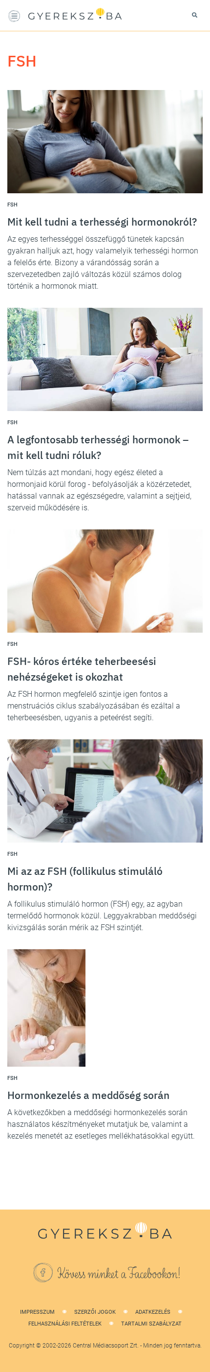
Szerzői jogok (95, 1312)
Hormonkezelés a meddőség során (88, 1095)
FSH (12, 205)
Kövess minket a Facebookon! (119, 1274)
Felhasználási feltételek (65, 1324)
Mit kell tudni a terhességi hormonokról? (102, 222)
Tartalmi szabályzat (151, 1324)
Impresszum (37, 1312)
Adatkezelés (152, 1312)
